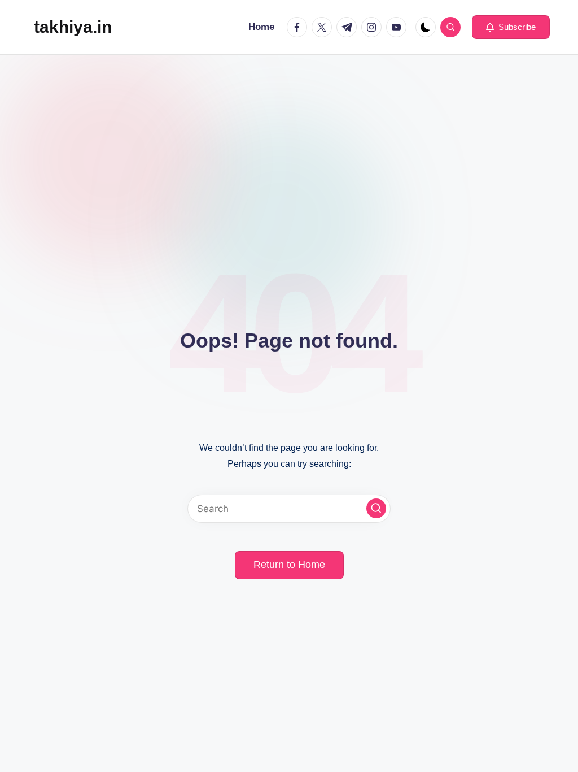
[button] (511, 27)
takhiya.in (73, 27)
